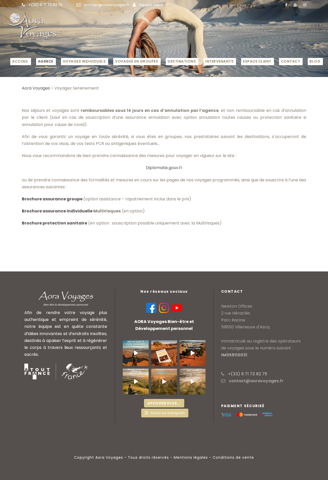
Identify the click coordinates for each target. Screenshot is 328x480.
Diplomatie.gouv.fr (164, 168)
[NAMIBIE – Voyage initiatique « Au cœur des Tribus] (193, 353)
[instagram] (304, 4)
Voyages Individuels (84, 61)
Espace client (151, 4)
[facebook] (286, 4)
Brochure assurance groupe (52, 199)
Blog (315, 61)
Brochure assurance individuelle (57, 211)
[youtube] (295, 4)
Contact (290, 61)
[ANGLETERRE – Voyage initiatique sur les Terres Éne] (193, 382)
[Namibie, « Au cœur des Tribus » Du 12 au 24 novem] (164, 353)
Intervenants (219, 61)
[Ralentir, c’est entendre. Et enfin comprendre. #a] (164, 382)
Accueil (20, 61)
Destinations (182, 61)
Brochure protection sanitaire (54, 223)
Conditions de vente (233, 457)
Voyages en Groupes (136, 61)
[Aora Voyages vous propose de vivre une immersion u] (136, 353)
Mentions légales (191, 457)
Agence (45, 61)
